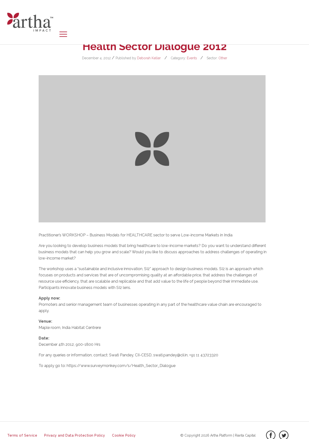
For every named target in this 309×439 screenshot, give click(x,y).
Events (192, 58)
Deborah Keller (149, 58)
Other (222, 58)
